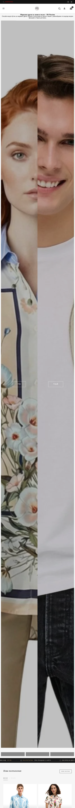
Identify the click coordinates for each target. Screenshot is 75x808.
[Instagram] (71, 2)
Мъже (13, 778)
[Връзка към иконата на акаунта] (64, 8)
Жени (5, 778)
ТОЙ (55, 384)
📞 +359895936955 (8, 1)
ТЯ (19, 384)
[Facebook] (68, 2)
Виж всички (65, 771)
